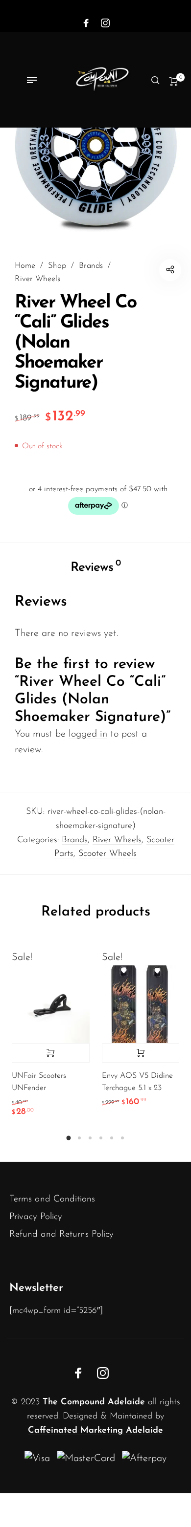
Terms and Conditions (52, 1199)
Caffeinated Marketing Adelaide (95, 1430)
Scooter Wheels (107, 854)
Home (25, 266)
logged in (88, 734)
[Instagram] (105, 23)
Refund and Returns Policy (61, 1234)
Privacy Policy (35, 1217)
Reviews (95, 566)
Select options (51, 1053)
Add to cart (141, 1053)
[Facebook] (86, 23)
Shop (57, 266)
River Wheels (37, 279)
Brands (91, 266)
